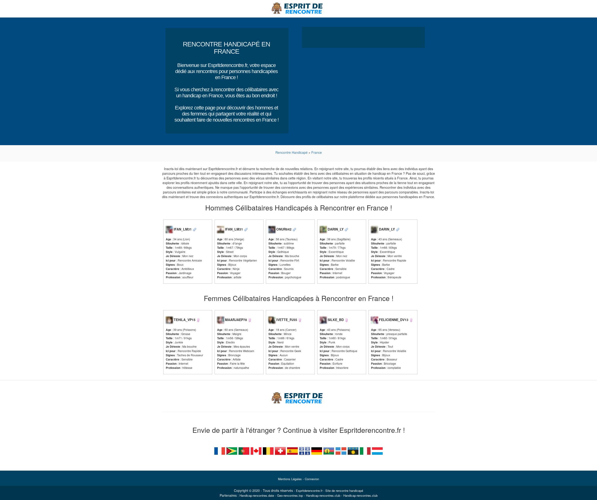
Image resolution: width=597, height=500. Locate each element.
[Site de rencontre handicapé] (298, 8)
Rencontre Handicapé (291, 152)
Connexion (312, 479)
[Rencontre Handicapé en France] (219, 450)
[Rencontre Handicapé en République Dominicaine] (341, 450)
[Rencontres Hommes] (194, 229)
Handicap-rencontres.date (256, 495)
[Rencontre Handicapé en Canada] (256, 450)
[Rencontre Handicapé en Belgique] (268, 450)
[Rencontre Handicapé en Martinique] (304, 450)
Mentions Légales (290, 479)
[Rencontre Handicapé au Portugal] (244, 450)
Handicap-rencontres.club (323, 495)
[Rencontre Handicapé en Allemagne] (316, 450)
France (316, 152)
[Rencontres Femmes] (198, 319)
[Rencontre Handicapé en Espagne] (292, 450)
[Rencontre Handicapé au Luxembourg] (377, 450)
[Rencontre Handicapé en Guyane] (231, 450)
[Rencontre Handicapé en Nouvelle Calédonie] (328, 450)
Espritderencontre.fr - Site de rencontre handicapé (329, 490)
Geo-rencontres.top (290, 495)
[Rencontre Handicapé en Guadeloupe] (353, 450)
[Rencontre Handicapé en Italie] (365, 450)
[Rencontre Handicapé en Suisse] (280, 450)
